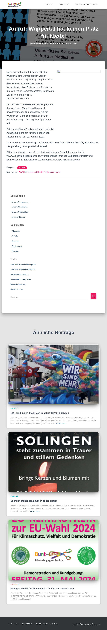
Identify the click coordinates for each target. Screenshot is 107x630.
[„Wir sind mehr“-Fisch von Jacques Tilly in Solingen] (53, 374)
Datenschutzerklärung (86, 5)
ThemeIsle (96, 624)
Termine (15, 251)
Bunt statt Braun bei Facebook (22, 269)
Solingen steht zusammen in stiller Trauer (33, 501)
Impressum (64, 5)
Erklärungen (17, 246)
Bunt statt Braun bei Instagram (23, 264)
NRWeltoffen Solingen (19, 274)
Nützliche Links (16, 289)
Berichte (15, 241)
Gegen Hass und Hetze (50, 172)
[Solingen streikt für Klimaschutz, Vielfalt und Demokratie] (53, 550)
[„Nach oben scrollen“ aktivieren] (102, 625)
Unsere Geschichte (20, 207)
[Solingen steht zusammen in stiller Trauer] (53, 462)
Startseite (48, 5)
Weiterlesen (61, 423)
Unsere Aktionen (18, 217)
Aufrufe (22, 167)
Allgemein (16, 231)
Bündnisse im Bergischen (20, 279)
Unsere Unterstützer (20, 212)
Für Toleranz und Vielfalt (29, 172)
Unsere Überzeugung (20, 202)
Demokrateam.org (17, 284)
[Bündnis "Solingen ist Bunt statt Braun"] (15, 4)
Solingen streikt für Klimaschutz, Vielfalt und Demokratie (42, 588)
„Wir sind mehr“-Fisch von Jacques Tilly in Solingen (39, 413)
